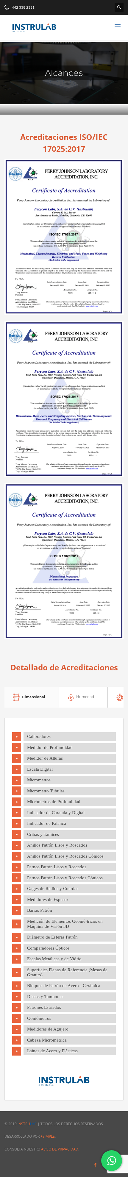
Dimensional (33, 696)
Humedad (84, 696)
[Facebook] (95, 1165)
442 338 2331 (23, 7)
